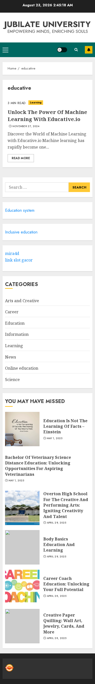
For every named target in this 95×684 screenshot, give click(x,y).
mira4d (12, 253)
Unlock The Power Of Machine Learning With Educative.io (47, 116)
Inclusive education (21, 232)
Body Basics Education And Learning (59, 544)
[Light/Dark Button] (62, 49)
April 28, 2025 (56, 596)
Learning (36, 102)
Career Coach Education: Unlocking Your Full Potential (66, 584)
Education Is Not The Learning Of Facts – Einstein (65, 426)
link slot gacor (19, 260)
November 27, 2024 (26, 126)
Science (12, 379)
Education (15, 323)
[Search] (76, 50)
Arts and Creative (22, 300)
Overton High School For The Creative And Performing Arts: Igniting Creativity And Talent (65, 505)
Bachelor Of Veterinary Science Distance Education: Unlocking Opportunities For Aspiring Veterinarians (38, 466)
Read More (21, 158)
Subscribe (88, 50)
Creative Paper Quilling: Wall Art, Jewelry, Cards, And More (63, 623)
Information (17, 334)
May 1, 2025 (54, 438)
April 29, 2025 (56, 523)
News (10, 357)
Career (11, 312)
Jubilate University (47, 24)
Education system (19, 210)
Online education (21, 368)
